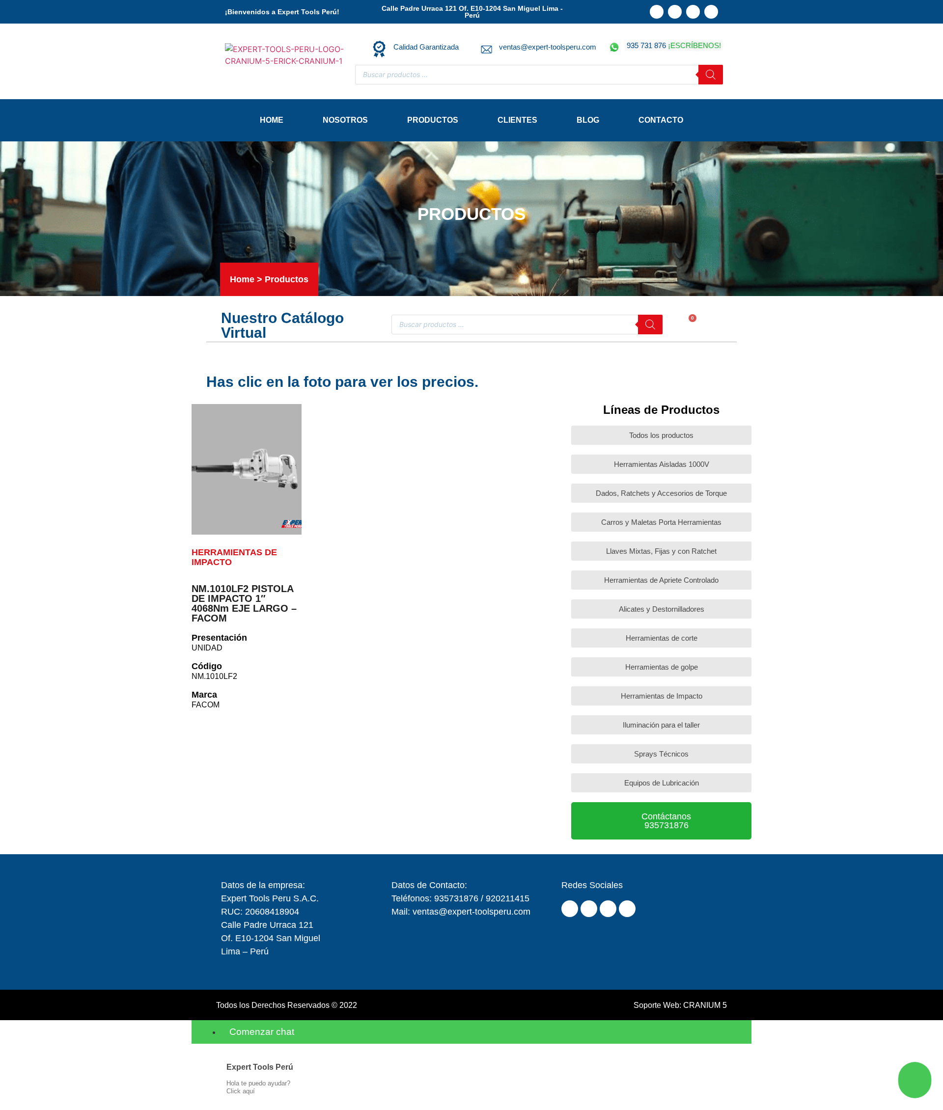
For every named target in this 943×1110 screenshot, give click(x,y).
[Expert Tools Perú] (210, 1067)
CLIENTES (517, 120)
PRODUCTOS (432, 120)
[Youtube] (711, 12)
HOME (271, 120)
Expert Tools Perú (259, 1067)
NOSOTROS (345, 120)
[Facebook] (675, 12)
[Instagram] (693, 12)
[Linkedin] (657, 12)
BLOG (588, 120)
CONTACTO (660, 120)
